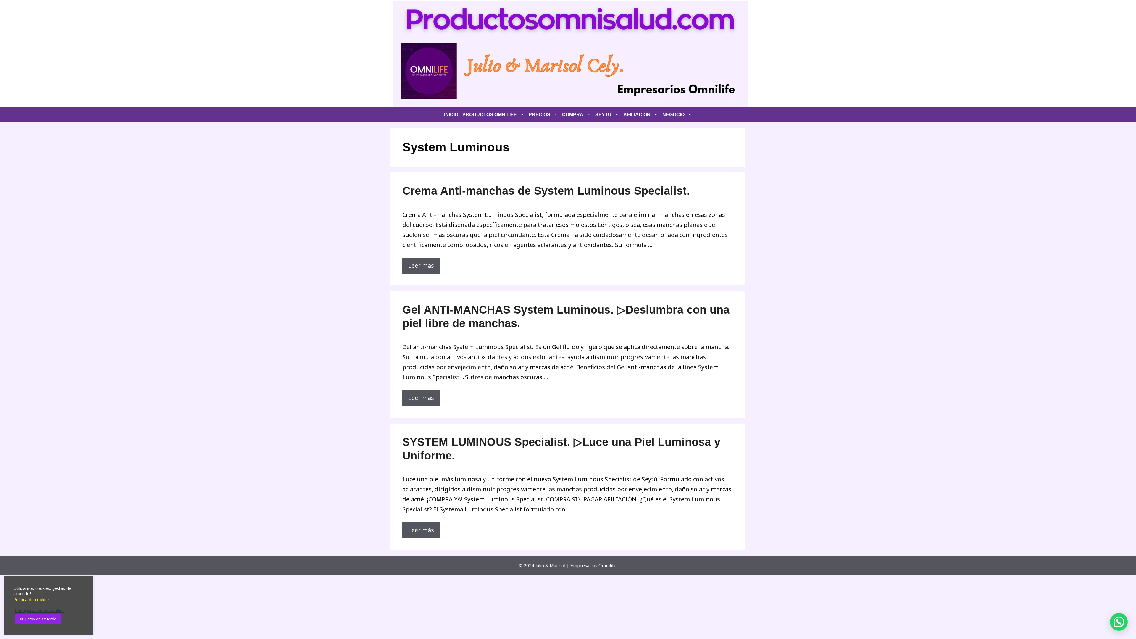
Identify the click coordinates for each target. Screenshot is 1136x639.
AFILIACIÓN (637, 114)
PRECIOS (539, 114)
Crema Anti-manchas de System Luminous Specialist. (546, 191)
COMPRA (572, 114)
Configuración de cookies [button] (39, 610)
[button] (1119, 622)
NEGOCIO (673, 114)
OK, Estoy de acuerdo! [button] (37, 619)
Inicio (451, 114)
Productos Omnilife (489, 114)
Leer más (421, 266)
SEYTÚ (603, 114)
